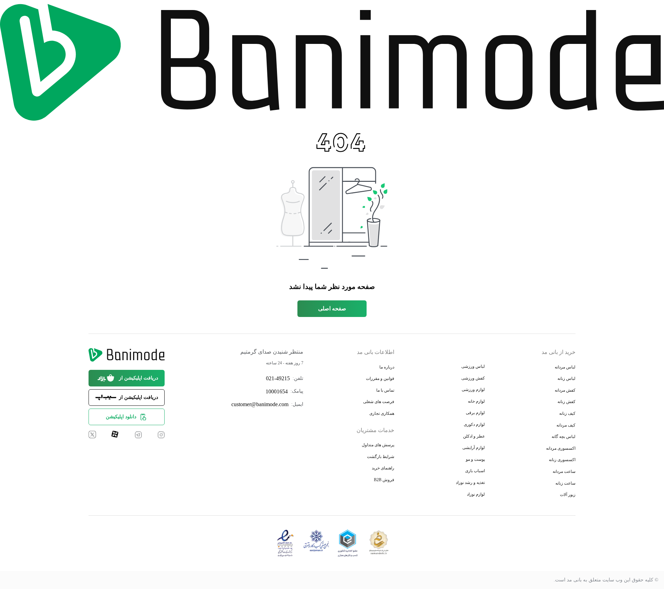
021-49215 (278, 378)
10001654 (277, 391)
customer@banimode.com (259, 404)
